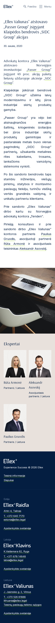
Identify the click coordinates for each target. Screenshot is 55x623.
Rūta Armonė (14, 244)
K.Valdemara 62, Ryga (16, 551)
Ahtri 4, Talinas (12, 510)
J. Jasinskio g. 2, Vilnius (17, 591)
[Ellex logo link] (8, 6)
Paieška (32, 6)
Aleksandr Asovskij (32, 248)
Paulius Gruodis (14, 436)
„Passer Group (38, 69)
